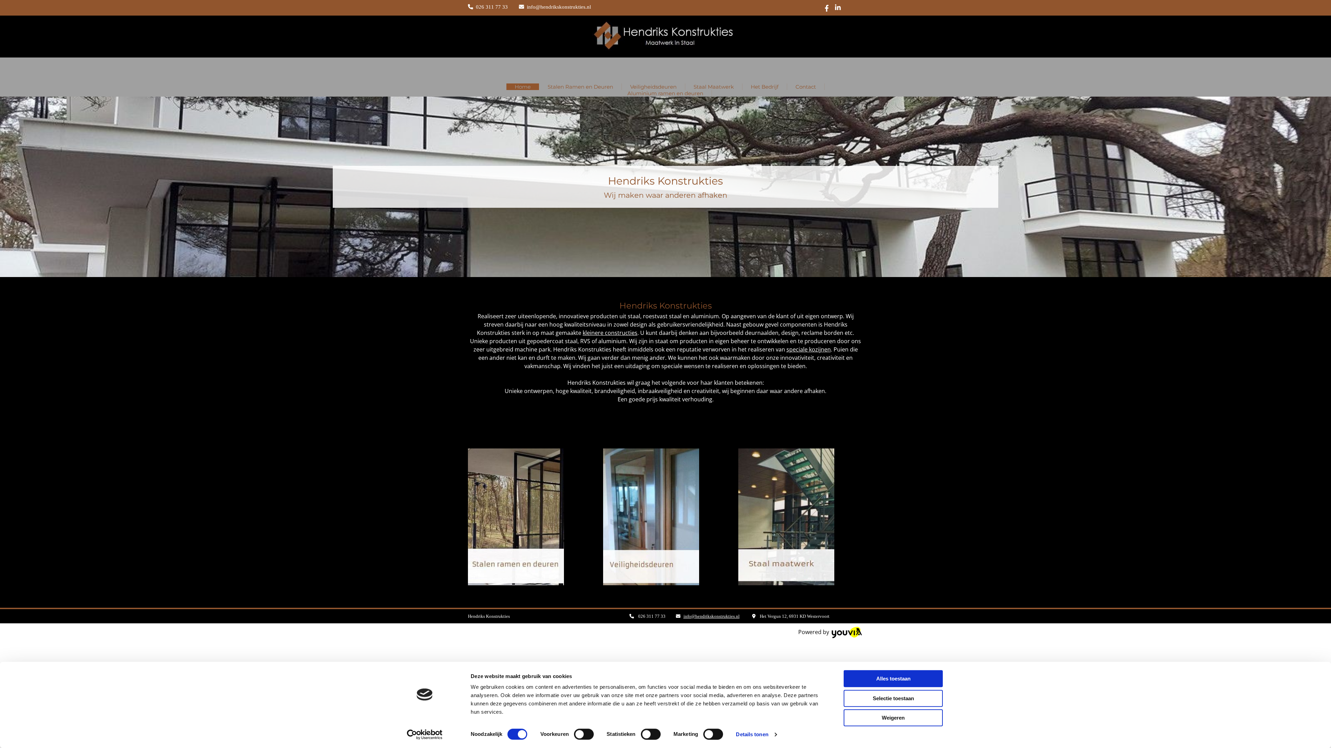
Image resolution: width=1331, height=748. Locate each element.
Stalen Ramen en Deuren (580, 86)
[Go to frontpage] (665, 69)
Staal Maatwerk (714, 86)
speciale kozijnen (808, 349)
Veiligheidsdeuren (653, 86)
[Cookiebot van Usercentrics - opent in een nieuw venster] (424, 734)
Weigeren (893, 718)
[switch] (584, 734)
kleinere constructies (610, 333)
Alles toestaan (893, 679)
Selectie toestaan (893, 698)
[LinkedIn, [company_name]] (838, 7)
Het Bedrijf (764, 86)
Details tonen (752, 734)
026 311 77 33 (492, 7)
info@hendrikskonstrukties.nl (559, 7)
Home (523, 86)
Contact (805, 86)
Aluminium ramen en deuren (665, 93)
